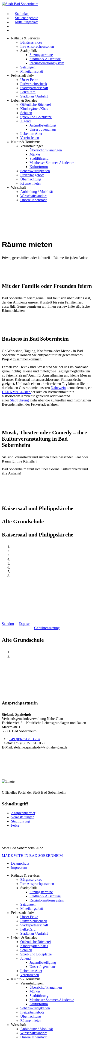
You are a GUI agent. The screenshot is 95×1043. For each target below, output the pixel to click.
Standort (8, 624)
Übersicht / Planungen (46, 150)
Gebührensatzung (47, 628)
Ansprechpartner (23, 813)
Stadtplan (22, 14)
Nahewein (58, 388)
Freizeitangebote (32, 175)
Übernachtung (30, 179)
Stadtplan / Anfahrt (34, 96)
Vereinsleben (29, 138)
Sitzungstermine (41, 55)
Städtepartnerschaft (34, 88)
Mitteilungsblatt (26, 22)
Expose (24, 624)
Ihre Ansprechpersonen (37, 46)
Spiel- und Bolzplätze (36, 117)
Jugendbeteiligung (43, 125)
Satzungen (28, 67)
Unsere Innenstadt (33, 200)
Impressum (19, 867)
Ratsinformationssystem (47, 63)
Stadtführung (39, 158)
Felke (15, 825)
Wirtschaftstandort (33, 196)
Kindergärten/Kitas (34, 109)
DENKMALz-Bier (16, 392)
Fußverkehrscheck (33, 84)
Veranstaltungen (22, 817)
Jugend (25, 121)
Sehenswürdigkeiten (35, 171)
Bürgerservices (31, 42)
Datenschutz (20, 863)
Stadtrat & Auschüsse (45, 59)
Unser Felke (29, 80)
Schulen (26, 113)
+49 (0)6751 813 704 (24, 739)
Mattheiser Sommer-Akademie (52, 163)
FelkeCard (28, 92)
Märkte (35, 154)
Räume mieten (30, 183)
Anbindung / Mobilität (36, 192)
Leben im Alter (31, 134)
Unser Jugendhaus (43, 129)
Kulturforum (39, 167)
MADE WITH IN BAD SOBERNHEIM (32, 855)
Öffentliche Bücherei (35, 104)
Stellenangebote (26, 18)
